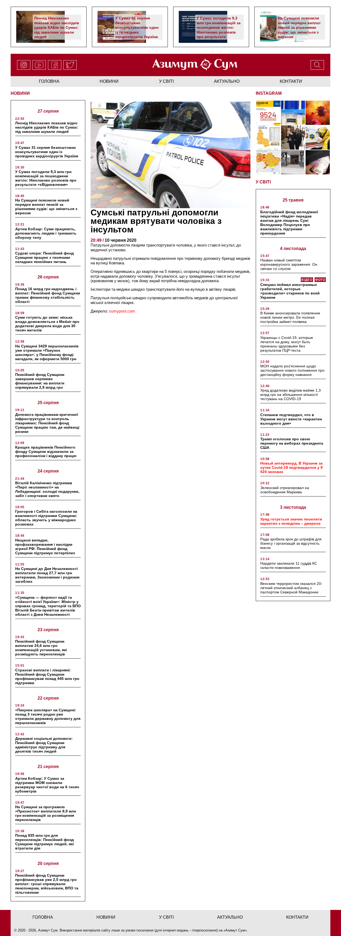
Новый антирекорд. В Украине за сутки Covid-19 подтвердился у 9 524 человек (291, 467)
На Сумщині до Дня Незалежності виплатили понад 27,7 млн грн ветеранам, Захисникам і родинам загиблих (47, 575)
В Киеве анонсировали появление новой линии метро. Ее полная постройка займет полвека (290, 317)
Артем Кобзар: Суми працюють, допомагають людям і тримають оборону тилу (45, 233)
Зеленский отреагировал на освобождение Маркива (284, 490)
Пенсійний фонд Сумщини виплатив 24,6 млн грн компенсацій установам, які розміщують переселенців (41, 647)
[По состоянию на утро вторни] (293, 113)
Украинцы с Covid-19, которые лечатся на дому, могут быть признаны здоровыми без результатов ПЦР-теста (286, 343)
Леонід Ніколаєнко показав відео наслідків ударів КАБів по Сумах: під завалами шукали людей (56, 27)
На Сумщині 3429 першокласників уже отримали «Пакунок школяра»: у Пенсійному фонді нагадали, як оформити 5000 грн (47, 352)
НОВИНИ (20, 93)
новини (109, 81)
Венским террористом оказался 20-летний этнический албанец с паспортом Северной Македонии (291, 587)
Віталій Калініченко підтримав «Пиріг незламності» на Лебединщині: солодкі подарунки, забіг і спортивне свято (47, 489)
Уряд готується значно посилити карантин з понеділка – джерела (291, 521)
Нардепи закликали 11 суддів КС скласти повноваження (288, 565)
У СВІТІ (263, 182)
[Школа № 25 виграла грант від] (293, 162)
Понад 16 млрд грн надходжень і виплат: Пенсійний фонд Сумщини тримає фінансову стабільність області (47, 295)
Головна (49, 81)
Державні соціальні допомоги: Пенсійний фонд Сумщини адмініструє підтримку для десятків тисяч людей (44, 744)
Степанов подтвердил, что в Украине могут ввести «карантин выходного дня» (291, 419)
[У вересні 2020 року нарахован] (318, 162)
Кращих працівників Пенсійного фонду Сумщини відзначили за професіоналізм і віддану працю (45, 451)
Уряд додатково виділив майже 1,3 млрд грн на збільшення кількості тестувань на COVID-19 (290, 394)
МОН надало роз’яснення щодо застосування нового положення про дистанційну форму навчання (292, 370)
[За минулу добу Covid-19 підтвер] (268, 137)
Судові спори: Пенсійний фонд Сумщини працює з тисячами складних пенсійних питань (44, 257)
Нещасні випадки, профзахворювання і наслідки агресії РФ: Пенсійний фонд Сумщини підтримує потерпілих (45, 546)
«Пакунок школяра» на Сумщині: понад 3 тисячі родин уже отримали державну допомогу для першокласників (47, 716)
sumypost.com (122, 311)
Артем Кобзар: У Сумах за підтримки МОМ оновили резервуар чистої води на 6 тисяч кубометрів (47, 784)
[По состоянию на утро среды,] (268, 113)
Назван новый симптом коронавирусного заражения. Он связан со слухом (288, 264)
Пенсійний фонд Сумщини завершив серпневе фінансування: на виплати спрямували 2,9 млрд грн (39, 380)
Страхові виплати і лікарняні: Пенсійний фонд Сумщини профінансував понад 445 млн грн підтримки (47, 676)
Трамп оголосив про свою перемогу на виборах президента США (291, 443)
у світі (166, 81)
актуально (226, 81)
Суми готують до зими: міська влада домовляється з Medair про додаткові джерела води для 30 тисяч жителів (47, 323)
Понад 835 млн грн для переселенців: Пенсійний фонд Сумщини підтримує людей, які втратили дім (44, 841)
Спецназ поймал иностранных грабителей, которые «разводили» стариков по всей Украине (290, 290)
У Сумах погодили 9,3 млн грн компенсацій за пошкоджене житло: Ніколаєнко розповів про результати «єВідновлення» (219, 30)
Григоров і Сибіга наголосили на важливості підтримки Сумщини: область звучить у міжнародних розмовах (46, 517)
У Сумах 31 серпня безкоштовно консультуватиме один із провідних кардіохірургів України (137, 27)
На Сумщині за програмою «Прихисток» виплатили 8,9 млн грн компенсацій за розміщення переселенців (45, 813)
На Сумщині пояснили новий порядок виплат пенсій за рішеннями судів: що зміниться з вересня (299, 27)
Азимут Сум (235, 930)
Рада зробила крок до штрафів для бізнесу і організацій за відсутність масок (291, 543)
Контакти (291, 81)
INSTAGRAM (269, 93)
